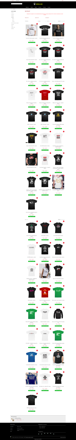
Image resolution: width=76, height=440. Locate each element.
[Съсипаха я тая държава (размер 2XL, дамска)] (45, 335)
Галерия (49, 7)
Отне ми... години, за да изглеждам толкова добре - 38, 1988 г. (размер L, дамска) (31, 190)
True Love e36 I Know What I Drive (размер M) (58, 322)
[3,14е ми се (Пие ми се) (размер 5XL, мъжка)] (58, 30)
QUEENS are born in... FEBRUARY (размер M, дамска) (32, 279)
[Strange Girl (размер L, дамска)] (45, 314)
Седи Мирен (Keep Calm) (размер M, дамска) (45, 257)
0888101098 (17, 0)
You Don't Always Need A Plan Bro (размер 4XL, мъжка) (32, 387)
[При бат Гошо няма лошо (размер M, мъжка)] (45, 292)
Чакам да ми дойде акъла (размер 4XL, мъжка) (45, 103)
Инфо (36, 7)
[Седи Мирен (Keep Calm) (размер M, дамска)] (45, 249)
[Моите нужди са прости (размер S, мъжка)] (58, 292)
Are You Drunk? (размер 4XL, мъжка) (45, 364)
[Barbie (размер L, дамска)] (32, 292)
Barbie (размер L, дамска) (31, 300)
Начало (32, 7)
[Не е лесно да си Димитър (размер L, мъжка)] (32, 73)
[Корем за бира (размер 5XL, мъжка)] (32, 138)
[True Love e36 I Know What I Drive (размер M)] (58, 314)
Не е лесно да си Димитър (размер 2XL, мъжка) (58, 60)
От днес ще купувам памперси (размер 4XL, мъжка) (58, 365)
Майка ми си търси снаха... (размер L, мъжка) (58, 103)
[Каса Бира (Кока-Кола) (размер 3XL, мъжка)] (45, 30)
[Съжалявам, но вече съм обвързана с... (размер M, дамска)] (58, 138)
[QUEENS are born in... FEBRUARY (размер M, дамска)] (32, 271)
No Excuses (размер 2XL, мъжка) (31, 167)
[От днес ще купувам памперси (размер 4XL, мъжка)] (58, 357)
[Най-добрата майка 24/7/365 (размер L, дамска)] (58, 182)
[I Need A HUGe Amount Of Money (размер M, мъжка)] (32, 314)
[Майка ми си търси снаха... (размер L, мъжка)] (58, 95)
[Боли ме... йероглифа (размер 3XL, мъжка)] (58, 73)
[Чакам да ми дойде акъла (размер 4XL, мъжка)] (45, 95)
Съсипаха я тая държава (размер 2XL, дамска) (44, 343)
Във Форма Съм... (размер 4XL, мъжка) (45, 386)
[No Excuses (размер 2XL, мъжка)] (32, 159)
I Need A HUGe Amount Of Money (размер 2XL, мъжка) (58, 343)
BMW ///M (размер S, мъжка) (31, 124)
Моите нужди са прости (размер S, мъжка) (58, 300)
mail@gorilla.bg (43, 426)
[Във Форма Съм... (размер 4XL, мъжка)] (45, 378)
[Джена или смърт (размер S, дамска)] (58, 271)
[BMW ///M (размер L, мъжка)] (45, 116)
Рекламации (11, 426)
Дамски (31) (37, 17)
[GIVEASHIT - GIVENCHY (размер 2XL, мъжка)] (32, 335)
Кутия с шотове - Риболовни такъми (18, 418)
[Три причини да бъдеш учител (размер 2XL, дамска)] (58, 378)
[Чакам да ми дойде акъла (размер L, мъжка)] (32, 95)
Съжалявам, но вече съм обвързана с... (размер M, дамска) (58, 146)
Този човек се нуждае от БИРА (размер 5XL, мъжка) (58, 125)
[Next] (22, 419)
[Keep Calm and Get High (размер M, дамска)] (32, 228)
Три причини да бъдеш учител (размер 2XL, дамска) (58, 387)
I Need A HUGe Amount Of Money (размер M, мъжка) (32, 322)
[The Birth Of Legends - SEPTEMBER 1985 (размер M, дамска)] (45, 182)
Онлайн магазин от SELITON (38, 439)
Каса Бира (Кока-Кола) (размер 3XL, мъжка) (45, 38)
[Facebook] (64, 0)
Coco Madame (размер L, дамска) (45, 278)
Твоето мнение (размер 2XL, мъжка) (31, 59)
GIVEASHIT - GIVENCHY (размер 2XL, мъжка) (31, 343)
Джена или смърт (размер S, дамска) (58, 278)
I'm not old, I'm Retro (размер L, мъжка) (31, 38)
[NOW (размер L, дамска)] (45, 228)
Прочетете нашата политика (29, 437)
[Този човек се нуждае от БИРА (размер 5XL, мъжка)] (58, 116)
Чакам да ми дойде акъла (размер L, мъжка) (31, 103)
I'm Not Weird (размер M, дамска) (58, 235)
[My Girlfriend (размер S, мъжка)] (45, 138)
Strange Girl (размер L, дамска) (44, 321)
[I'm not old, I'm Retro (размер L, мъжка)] (32, 30)
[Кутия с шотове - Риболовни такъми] (13, 419)
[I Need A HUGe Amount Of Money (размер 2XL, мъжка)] (58, 335)
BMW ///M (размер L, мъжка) (45, 124)
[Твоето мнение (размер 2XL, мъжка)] (32, 52)
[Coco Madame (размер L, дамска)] (45, 271)
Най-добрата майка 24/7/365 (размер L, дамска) (58, 190)
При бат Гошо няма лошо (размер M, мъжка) (45, 300)
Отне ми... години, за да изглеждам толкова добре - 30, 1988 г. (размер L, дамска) (58, 168)
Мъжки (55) (27, 17)
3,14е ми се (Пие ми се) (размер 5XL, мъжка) (58, 38)
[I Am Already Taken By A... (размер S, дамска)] (45, 159)
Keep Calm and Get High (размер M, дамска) (32, 236)
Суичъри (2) (47, 17)
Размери (44, 7)
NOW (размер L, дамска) (44, 235)
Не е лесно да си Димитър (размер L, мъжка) (31, 81)
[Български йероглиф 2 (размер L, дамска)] (58, 249)
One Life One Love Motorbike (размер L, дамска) (31, 213)
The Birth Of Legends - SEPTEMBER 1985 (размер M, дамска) (45, 190)
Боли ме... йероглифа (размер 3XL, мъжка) (58, 81)
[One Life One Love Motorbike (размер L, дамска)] (32, 204)
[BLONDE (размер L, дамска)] (32, 249)
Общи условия (19, 426)
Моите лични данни (63, 437)
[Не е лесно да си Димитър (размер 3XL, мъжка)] (45, 52)
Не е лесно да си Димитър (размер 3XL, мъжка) (45, 60)
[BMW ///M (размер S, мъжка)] (32, 116)
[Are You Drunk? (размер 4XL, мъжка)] (45, 357)
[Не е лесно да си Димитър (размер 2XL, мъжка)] (58, 52)
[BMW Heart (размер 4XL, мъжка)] (32, 400)
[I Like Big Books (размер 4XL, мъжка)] (32, 357)
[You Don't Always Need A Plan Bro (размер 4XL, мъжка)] (32, 378)
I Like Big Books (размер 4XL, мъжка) (31, 364)
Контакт (40, 7)
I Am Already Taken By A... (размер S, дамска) (45, 168)
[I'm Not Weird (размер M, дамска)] (58, 228)
